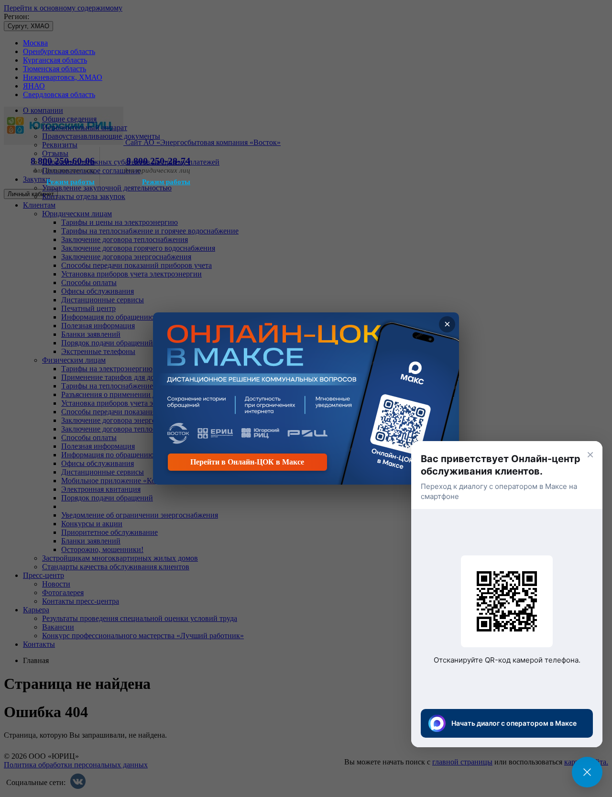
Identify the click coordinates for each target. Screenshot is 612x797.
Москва (35, 43)
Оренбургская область (59, 51)
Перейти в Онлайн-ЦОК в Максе (247, 462)
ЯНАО (34, 86)
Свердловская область (59, 94)
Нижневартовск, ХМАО (62, 77)
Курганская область (55, 60)
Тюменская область (54, 69)
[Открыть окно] (587, 772)
